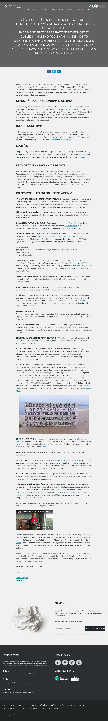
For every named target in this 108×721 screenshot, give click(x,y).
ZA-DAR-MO (79, 10)
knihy (28, 10)
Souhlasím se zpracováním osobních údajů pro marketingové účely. (79, 634)
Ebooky (46, 10)
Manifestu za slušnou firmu (60, 140)
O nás (69, 10)
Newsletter (46, 708)
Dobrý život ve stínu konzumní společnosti (54, 236)
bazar (63, 452)
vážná (18, 543)
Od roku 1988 (68, 107)
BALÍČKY (36, 10)
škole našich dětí (68, 492)
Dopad (61, 10)
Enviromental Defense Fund (81, 266)
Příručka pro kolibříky (48, 705)
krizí (75, 330)
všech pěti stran (71, 226)
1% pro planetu (64, 460)
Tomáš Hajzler (22, 578)
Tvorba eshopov (7, 715)
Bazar (56, 708)
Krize (54, 10)
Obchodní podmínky (9, 708)
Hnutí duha (73, 463)
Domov (5, 705)
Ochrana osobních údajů (95, 634)
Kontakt (89, 10)
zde (33, 306)
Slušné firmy (74, 223)
